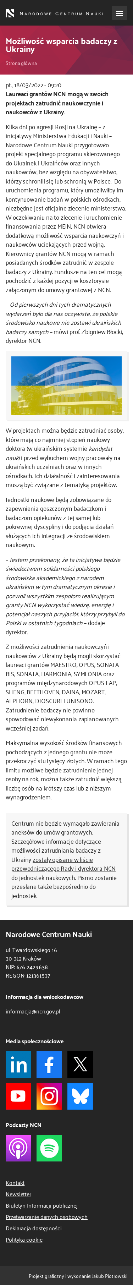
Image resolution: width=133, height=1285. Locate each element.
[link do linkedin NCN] (18, 1064)
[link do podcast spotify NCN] (49, 1148)
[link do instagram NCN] (49, 1096)
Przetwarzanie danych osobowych (47, 1216)
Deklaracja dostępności (34, 1228)
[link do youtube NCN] (18, 1096)
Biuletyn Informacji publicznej (42, 1205)
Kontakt (15, 1182)
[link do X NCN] (80, 1064)
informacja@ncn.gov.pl (33, 1011)
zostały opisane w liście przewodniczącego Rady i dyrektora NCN (63, 863)
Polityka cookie (24, 1239)
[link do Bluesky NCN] (80, 1096)
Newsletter (18, 1194)
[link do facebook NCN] (49, 1064)
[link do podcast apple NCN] (18, 1148)
